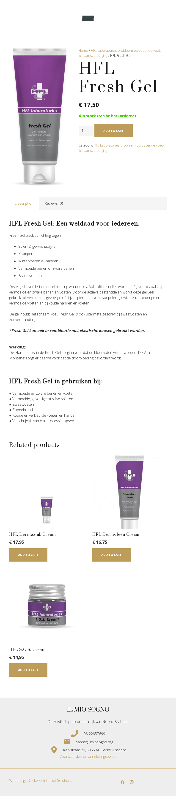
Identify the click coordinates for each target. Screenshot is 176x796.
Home (83, 50)
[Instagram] (131, 782)
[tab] (24, 203)
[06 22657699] (77, 734)
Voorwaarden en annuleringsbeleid (88, 756)
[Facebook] (122, 782)
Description (24, 203)
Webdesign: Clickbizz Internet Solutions (40, 780)
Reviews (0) (53, 203)
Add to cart (113, 131)
